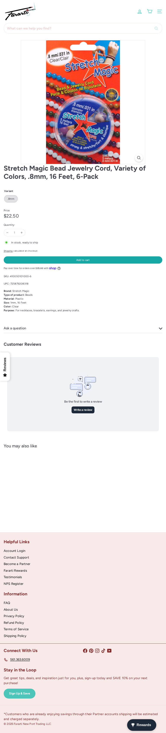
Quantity (9, 224)
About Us (11, 610)
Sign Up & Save (19, 693)
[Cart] (150, 11)
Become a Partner (17, 564)
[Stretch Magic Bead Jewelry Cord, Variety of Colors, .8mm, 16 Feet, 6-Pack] (31, 487)
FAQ (7, 603)
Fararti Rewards (15, 571)
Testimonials (13, 577)
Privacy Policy (14, 616)
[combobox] (83, 28)
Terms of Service (16, 629)
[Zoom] (139, 158)
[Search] (157, 28)
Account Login (14, 551)
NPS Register (13, 584)
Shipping (8, 250)
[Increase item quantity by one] (21, 232)
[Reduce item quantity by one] (7, 232)
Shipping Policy (15, 636)
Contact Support (16, 557)
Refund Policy (14, 623)
